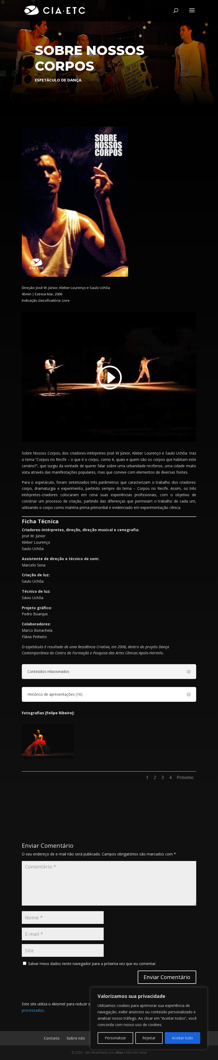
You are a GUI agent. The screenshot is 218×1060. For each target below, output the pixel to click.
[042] (48, 758)
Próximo (185, 777)
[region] (148, 1018)
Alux (119, 1052)
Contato (52, 1038)
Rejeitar (149, 1037)
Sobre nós (75, 1038)
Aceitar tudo (182, 1037)
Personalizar (115, 1037)
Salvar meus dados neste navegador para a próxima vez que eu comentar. (92, 963)
